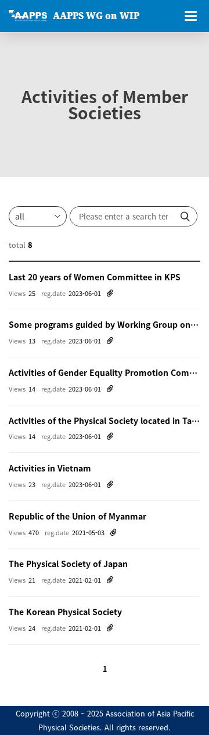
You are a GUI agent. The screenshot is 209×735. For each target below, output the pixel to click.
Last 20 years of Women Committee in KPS (95, 277)
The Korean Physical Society (65, 611)
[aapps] (28, 15)
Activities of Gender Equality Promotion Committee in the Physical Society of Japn (104, 372)
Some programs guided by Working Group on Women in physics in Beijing (104, 324)
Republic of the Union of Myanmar (77, 516)
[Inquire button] (185, 216)
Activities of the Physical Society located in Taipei (104, 420)
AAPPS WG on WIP (96, 15)
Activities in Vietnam (50, 468)
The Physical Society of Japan (68, 563)
